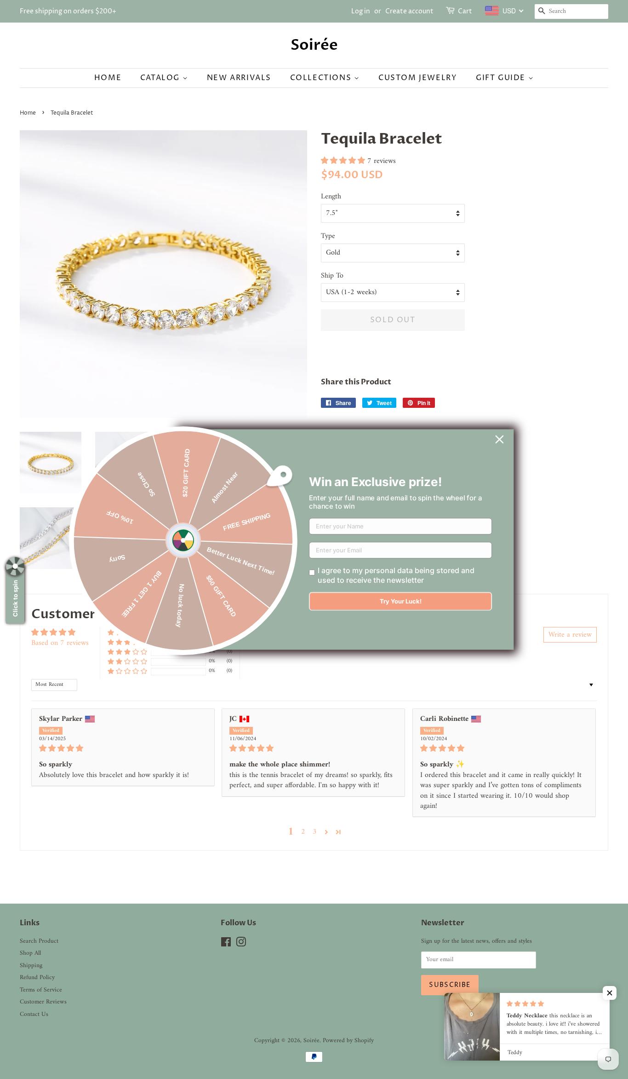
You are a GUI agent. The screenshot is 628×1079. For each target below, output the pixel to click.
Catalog (161, 78)
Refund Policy (37, 977)
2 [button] (303, 831)
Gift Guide (502, 78)
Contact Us (34, 1014)
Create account (409, 11)
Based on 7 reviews (60, 643)
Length (331, 197)
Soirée (314, 45)
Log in (360, 11)
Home (107, 78)
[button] (344, 161)
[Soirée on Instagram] (241, 944)
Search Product (39, 941)
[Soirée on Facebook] (226, 944)
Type (328, 236)
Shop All (30, 953)
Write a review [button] (570, 634)
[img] (123, 748)
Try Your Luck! (401, 601)
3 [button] (315, 831)
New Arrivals (239, 78)
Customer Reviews (43, 1002)
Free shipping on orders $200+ (68, 11)
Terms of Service (41, 990)
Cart (465, 11)
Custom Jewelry (417, 78)
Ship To (332, 276)
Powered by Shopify (348, 1040)
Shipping (31, 965)
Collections (322, 78)
